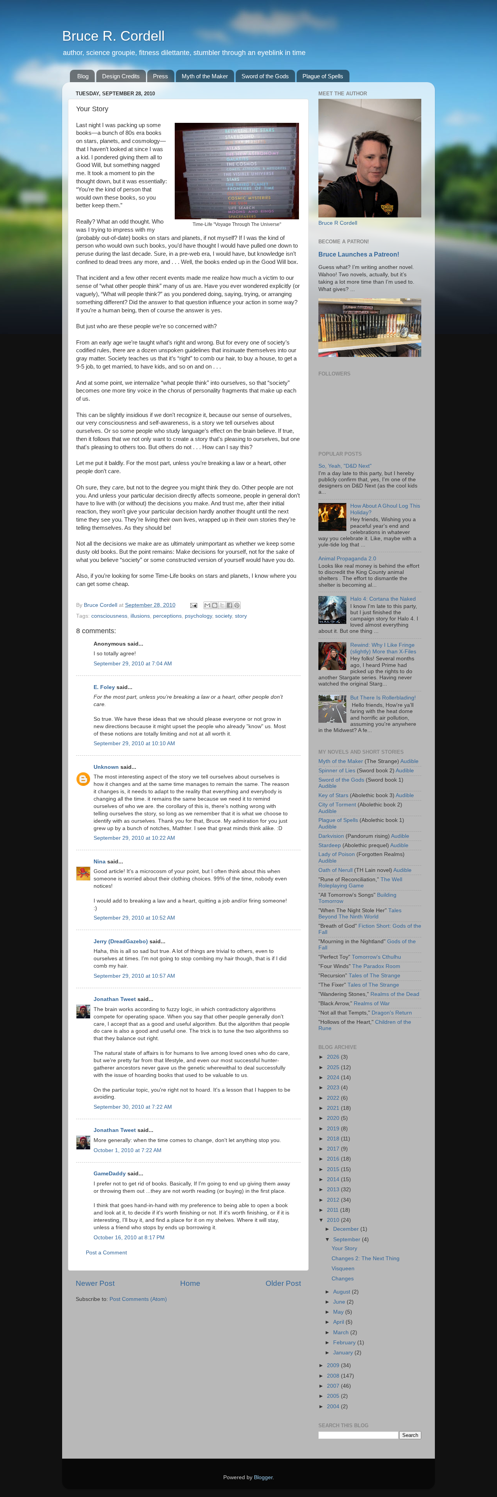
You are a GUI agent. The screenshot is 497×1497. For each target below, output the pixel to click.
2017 (334, 1149)
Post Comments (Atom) (138, 1299)
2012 (334, 1200)
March (341, 1332)
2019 (334, 1129)
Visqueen (343, 1268)
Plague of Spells (322, 76)
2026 (334, 1057)
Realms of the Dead (394, 994)
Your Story (344, 1248)
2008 (334, 1376)
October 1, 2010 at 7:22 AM (128, 1150)
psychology (198, 616)
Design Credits (121, 76)
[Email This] (207, 605)
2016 (334, 1159)
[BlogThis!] (215, 605)
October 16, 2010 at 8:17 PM (129, 1237)
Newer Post (95, 1283)
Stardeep (329, 845)
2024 (334, 1077)
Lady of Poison (336, 854)
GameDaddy (110, 1174)
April (339, 1322)
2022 (334, 1098)
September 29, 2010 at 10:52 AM (134, 918)
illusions (140, 616)
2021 (334, 1108)
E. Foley (104, 687)
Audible (409, 761)
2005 (334, 1396)
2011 (333, 1210)
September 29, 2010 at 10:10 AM (134, 743)
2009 (334, 1365)
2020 (334, 1118)
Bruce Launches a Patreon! (358, 254)
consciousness (109, 616)
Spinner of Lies (336, 770)
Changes (343, 1279)
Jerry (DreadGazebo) (121, 941)
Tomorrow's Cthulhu (376, 957)
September (347, 1239)
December (346, 1229)
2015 (334, 1169)
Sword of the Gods (265, 76)
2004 (334, 1406)
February (345, 1342)
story (241, 616)
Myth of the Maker (205, 76)
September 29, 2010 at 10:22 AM (134, 838)
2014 (334, 1179)
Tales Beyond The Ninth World (359, 914)
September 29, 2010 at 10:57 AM (134, 976)
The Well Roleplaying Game (360, 883)
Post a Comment (106, 1253)
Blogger (263, 1477)
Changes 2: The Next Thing (366, 1258)
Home (190, 1283)
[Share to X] (222, 605)
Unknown (106, 767)
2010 (334, 1220)
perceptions (167, 616)
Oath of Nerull (335, 870)
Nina (100, 862)
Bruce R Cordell (337, 223)
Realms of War (372, 1003)
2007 (334, 1386)
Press (160, 76)
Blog (83, 76)
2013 (334, 1189)
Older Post (283, 1283)
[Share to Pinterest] (237, 605)
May (339, 1312)
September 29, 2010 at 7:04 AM (133, 664)
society (223, 616)
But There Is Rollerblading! (383, 698)
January (344, 1353)
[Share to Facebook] (229, 605)
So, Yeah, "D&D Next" (345, 466)
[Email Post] (193, 605)
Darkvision (331, 836)
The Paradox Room (376, 966)
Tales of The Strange (374, 975)
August (342, 1292)
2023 (334, 1087)
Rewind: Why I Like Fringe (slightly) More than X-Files (383, 648)
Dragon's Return (392, 1013)
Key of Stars (333, 795)
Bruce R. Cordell (113, 36)
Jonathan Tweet (115, 999)
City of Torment (337, 805)
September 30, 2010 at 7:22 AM (133, 1107)
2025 (334, 1067)
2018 (334, 1139)
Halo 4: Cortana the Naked (383, 599)
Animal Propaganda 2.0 (347, 559)
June (340, 1302)
